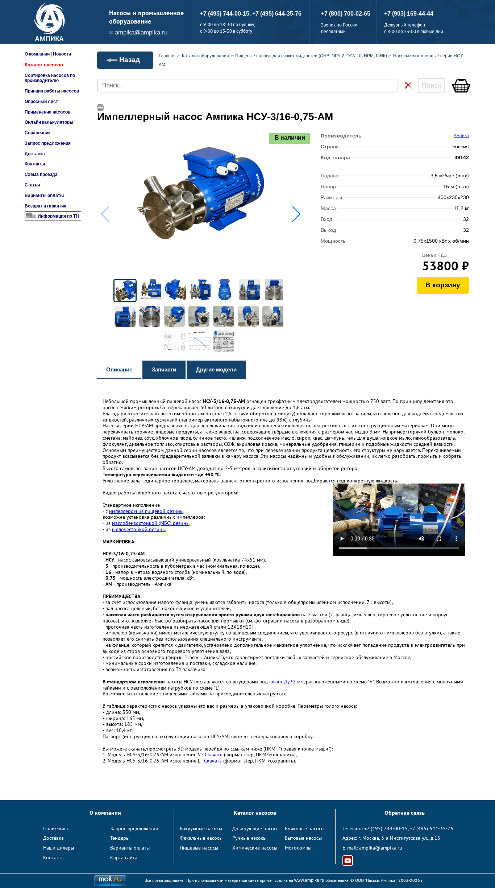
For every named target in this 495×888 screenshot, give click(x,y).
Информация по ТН (58, 216)
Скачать (213, 754)
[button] (296, 214)
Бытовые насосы (303, 838)
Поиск (431, 85)
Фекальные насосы (201, 838)
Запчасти (164, 369)
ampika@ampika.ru (141, 32)
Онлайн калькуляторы (49, 122)
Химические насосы (254, 847)
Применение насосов (47, 112)
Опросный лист (41, 101)
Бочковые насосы (304, 828)
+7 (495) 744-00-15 (386, 828)
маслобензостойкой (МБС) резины (151, 523)
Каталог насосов (44, 64)
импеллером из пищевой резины (146, 511)
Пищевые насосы (199, 847)
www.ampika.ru (309, 880)
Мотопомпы (298, 847)
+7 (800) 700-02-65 (345, 14)
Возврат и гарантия (45, 206)
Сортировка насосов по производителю (50, 78)
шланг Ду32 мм (286, 681)
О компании (37, 54)
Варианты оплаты (44, 195)
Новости (62, 54)
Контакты (35, 163)
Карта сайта (123, 857)
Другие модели (216, 369)
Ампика (461, 135)
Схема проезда (41, 174)
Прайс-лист (55, 828)
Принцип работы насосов (52, 91)
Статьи (32, 185)
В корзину (442, 285)
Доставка (35, 153)
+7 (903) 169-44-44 (408, 14)
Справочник (37, 132)
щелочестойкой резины (139, 529)
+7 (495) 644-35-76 (276, 14)
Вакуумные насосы (201, 828)
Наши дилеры (58, 847)
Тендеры (119, 838)
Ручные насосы (249, 838)
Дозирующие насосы (255, 828)
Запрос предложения (48, 143)
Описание (119, 369)
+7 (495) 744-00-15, (226, 14)
